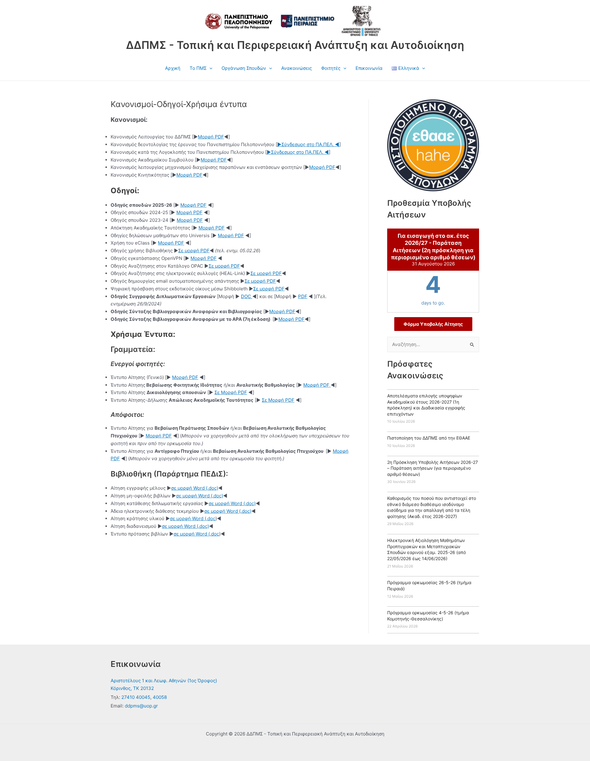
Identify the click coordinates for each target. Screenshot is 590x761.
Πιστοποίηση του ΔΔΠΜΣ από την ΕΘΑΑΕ (428, 437)
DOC (246, 296)
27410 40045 (135, 697)
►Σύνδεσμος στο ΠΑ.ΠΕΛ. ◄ (308, 144)
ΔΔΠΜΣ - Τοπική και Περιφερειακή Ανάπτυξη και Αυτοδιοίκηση (295, 44)
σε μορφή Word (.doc (192, 518)
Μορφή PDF (211, 137)
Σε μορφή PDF (194, 250)
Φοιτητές (330, 68)
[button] (209, 68)
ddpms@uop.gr (141, 706)
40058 (160, 697)
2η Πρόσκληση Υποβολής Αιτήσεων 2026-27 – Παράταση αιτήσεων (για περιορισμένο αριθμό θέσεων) (432, 468)
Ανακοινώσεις (296, 68)
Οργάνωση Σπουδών (244, 68)
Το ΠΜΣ (198, 68)
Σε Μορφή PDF (230, 392)
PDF (302, 296)
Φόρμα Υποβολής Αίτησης (433, 324)
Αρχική (172, 68)
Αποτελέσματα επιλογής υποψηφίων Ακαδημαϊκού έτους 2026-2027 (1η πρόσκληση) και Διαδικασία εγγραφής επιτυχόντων (426, 404)
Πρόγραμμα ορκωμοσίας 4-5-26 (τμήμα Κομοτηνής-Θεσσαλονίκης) (428, 615)
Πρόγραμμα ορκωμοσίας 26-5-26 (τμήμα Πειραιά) (429, 585)
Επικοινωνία (369, 68)
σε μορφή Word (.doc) (194, 488)
